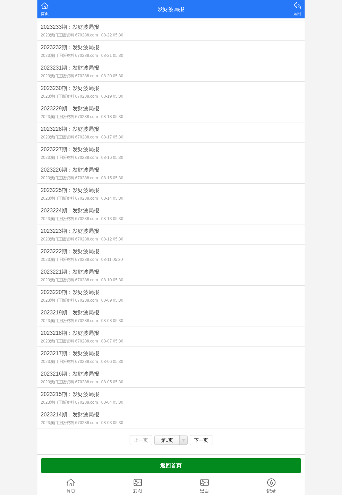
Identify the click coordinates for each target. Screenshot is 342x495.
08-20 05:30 (112, 76)
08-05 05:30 (112, 382)
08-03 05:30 (112, 422)
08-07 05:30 (112, 341)
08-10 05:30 (112, 280)
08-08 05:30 (112, 320)
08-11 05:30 (112, 259)
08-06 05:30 (112, 361)
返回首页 (171, 465)
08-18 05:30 (112, 116)
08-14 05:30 (112, 198)
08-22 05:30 (112, 35)
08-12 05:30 (112, 239)
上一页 (141, 440)
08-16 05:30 (112, 157)
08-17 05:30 (112, 137)
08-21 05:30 (112, 55)
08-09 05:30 (112, 300)
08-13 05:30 (112, 218)
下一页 (201, 440)
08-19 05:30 (112, 96)
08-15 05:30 (112, 178)
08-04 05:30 (112, 402)
